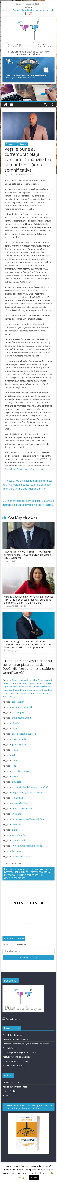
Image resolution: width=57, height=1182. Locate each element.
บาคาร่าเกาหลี (18, 840)
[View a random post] (51, 104)
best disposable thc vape (24, 733)
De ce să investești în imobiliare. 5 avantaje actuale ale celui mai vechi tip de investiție (28, 504)
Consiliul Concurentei (11, 1048)
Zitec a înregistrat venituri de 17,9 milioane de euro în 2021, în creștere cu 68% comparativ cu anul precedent (27, 644)
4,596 (25, 606)
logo (14, 765)
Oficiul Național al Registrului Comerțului (20, 1052)
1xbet (15, 755)
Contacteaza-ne (11, 1019)
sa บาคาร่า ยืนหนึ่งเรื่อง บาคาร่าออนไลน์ (30, 787)
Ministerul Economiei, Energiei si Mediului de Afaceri (25, 1043)
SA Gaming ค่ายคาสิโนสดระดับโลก (28, 819)
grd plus (16, 829)
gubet (15, 760)
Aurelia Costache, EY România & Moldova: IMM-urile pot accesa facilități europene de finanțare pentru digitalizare (28, 599)
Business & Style (27, 174)
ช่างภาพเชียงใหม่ (19, 803)
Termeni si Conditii (10, 1082)
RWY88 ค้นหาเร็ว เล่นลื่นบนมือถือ (27, 845)
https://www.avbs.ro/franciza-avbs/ (28, 469)
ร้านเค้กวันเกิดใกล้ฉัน (21, 717)
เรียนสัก (15, 723)
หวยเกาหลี (16, 813)
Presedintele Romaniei (12, 1035)
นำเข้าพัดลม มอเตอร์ (21, 771)
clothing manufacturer (22, 808)
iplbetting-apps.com (21, 744)
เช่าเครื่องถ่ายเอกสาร (21, 856)
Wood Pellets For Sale (22, 707)
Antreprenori (11, 144)
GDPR (5, 1095)
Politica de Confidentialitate (14, 1086)
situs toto (16, 781)
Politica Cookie (9, 1091)
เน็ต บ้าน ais (17, 797)
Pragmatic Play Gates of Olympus (28, 792)
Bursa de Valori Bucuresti (13, 1065)
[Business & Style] (5, 104)
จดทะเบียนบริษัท (19, 835)
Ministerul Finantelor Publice (15, 1039)
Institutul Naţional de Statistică (16, 1057)
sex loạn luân (18, 701)
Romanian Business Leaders (15, 1061)
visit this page (18, 712)
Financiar (23, 144)
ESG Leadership (19, 739)
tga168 (15, 728)
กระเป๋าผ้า (16, 824)
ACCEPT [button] (34, 1177)
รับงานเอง (16, 851)
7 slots (15, 749)
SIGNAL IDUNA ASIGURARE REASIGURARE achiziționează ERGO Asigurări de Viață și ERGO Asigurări (28, 554)
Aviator (15, 776)
